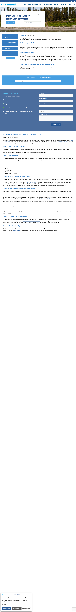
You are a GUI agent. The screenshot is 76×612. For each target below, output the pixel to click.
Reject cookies (16, 608)
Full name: (41, 93)
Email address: (43, 98)
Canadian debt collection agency (48, 198)
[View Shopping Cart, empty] (72, 1)
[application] (68, 1)
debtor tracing (16, 230)
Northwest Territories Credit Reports (31, 221)
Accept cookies (6, 608)
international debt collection (62, 141)
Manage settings (26, 608)
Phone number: (43, 103)
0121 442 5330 (19, 112)
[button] (8, 1)
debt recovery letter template (17, 195)
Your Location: (42, 109)
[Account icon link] (74, 1)
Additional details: (43, 114)
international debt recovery (32, 182)
